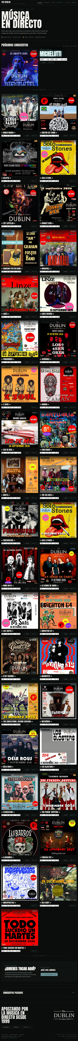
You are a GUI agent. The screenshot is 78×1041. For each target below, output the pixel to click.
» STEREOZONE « (8, 812)
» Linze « (5, 313)
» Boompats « (46, 676)
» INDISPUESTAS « (8, 902)
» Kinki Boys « (7, 585)
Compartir (51, 62)
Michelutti (50, 53)
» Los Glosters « (47, 766)
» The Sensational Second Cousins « (17, 721)
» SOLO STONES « (47, 540)
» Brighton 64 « (47, 630)
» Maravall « (45, 268)
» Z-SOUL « (6, 404)
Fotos (53, 2)
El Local (67, 2)
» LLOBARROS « (7, 857)
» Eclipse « (6, 177)
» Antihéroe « (46, 721)
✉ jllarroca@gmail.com (49, 974)
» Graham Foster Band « (11, 268)
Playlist (60, 2)
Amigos (74, 2)
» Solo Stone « (46, 177)
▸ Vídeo (43, 62)
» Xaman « (44, 404)
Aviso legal (61, 1036)
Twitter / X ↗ (27, 1027)
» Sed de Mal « (7, 449)
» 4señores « (45, 359)
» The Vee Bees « (47, 495)
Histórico (47, 2)
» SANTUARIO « (46, 449)
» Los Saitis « (7, 630)
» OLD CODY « (45, 902)
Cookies (75, 1036)
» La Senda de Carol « (49, 585)
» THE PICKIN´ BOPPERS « (50, 812)
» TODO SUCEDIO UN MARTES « (13, 947)
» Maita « (5, 495)
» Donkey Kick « (46, 223)
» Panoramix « (7, 359)
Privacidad (69, 1036)
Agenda (40, 2)
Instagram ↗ (6, 1027)
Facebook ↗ (16, 1027)
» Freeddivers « (8, 540)
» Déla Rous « (7, 766)
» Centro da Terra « (48, 132)
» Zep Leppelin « (8, 223)
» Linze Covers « (47, 313)
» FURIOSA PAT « (46, 857)
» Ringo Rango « (8, 132)
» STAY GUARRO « (8, 676)
